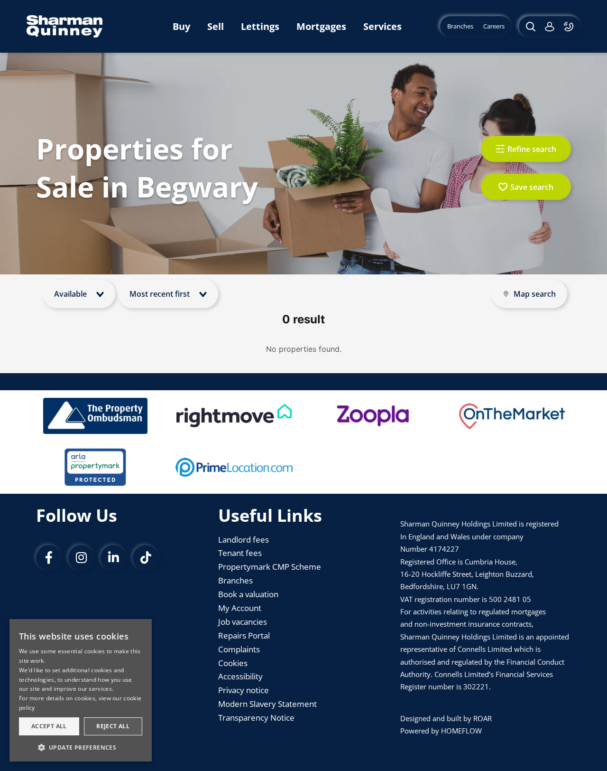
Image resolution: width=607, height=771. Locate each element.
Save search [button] (531, 187)
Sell (215, 26)
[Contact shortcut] (569, 26)
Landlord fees (243, 539)
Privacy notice (243, 690)
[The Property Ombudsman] (95, 416)
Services (382, 26)
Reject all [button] (112, 726)
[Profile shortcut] (549, 26)
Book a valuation (248, 594)
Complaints (239, 649)
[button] (80, 747)
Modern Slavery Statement (267, 703)
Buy (181, 26)
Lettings (260, 26)
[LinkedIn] (113, 558)
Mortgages (321, 26)
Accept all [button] (49, 726)
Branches (235, 580)
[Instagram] (81, 558)
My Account (239, 607)
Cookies (233, 663)
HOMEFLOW (461, 730)
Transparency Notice (256, 717)
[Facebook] (49, 558)
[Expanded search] (529, 26)
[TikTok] (145, 558)
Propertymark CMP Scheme (269, 566)
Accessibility (240, 676)
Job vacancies (242, 621)
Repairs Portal (244, 635)
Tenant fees (240, 552)
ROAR (482, 718)
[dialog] (80, 690)
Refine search (531, 149)
